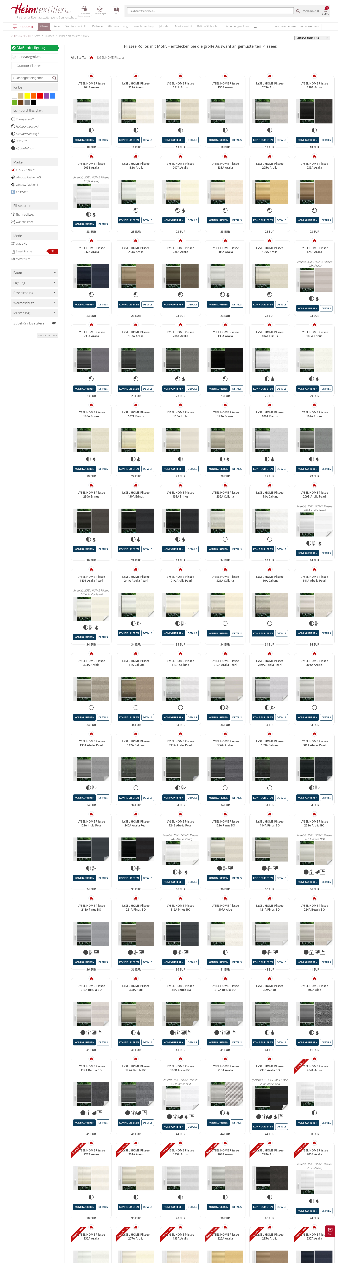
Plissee (44, 26)
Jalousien (164, 26)
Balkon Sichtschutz (209, 26)
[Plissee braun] (20, 102)
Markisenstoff (183, 26)
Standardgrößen (29, 57)
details (103, 140)
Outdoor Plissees (29, 66)
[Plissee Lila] (46, 96)
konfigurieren (84, 140)
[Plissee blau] (52, 96)
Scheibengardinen (237, 26)
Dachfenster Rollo (76, 26)
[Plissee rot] (40, 96)
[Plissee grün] (14, 102)
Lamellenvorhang (143, 26)
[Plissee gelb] (27, 96)
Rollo (56, 26)
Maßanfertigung (31, 47)
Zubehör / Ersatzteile (28, 323)
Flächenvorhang (118, 26)
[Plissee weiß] (14, 96)
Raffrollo (97, 26)
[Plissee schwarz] (33, 102)
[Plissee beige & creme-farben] (20, 96)
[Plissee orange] (33, 96)
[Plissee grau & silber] (27, 102)
